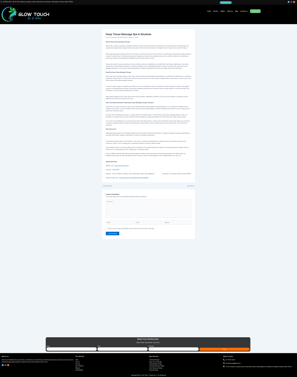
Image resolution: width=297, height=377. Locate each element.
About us (230, 11)
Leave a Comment (111, 37)
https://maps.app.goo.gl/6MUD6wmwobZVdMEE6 (133, 177)
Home (209, 11)
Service (215, 11)
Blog (236, 11)
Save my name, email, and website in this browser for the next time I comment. (131, 228)
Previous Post (107, 185)
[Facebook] (3, 365)
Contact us (243, 11)
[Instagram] (5, 365)
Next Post (191, 185)
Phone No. (151, 346)
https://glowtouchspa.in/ (121, 165)
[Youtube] (8, 365)
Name (48, 346)
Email (98, 346)
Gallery (222, 11)
